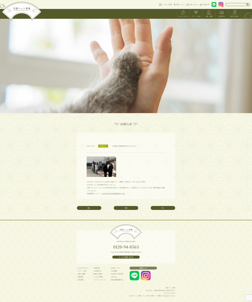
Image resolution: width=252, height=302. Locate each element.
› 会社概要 (113, 271)
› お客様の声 (97, 271)
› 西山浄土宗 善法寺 (116, 274)
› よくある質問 (98, 277)
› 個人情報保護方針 (116, 280)
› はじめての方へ (82, 268)
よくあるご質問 (166, 4)
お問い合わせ (193, 4)
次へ (162, 208)
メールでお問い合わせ (126, 257)
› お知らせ (113, 277)
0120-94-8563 (126, 247)
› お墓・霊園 (81, 274)
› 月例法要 (80, 280)
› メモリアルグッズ (99, 280)
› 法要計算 (96, 268)
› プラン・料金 (82, 271)
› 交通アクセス (115, 268)
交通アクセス (180, 4)
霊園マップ (143, 268)
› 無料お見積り (98, 274)
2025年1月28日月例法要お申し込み (113, 194)
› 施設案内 (80, 277)
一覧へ (126, 208)
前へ (89, 208)
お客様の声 (205, 4)
